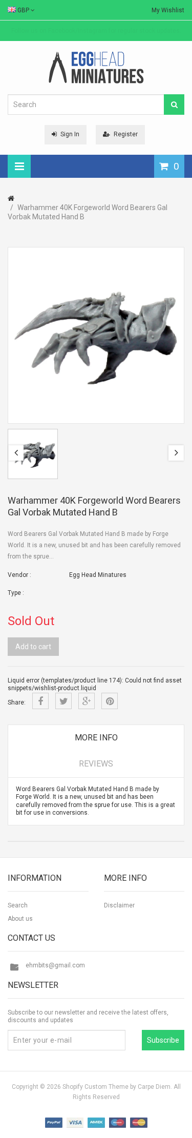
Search (18, 905)
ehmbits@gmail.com (55, 965)
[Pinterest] (109, 701)
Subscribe (163, 1040)
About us (20, 918)
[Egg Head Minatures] (96, 67)
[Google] (86, 701)
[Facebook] (40, 701)
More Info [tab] (96, 737)
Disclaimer (119, 905)
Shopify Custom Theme (95, 1086)
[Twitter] (63, 701)
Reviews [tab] (96, 764)
